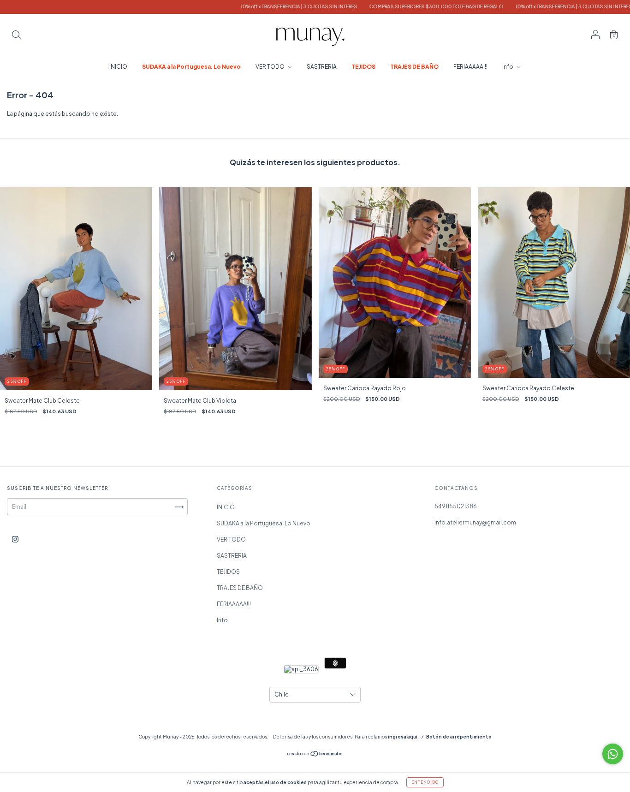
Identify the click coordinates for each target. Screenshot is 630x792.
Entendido (425, 782)
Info (508, 66)
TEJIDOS (363, 66)
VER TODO (270, 66)
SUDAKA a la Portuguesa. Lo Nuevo (191, 66)
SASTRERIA (322, 66)
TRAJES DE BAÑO (414, 66)
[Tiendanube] (315, 754)
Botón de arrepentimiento (459, 736)
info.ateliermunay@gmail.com (475, 522)
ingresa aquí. (403, 736)
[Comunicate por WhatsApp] (612, 754)
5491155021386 (455, 506)
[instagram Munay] (15, 539)
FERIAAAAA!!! (470, 66)
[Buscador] (16, 35)
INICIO (118, 66)
